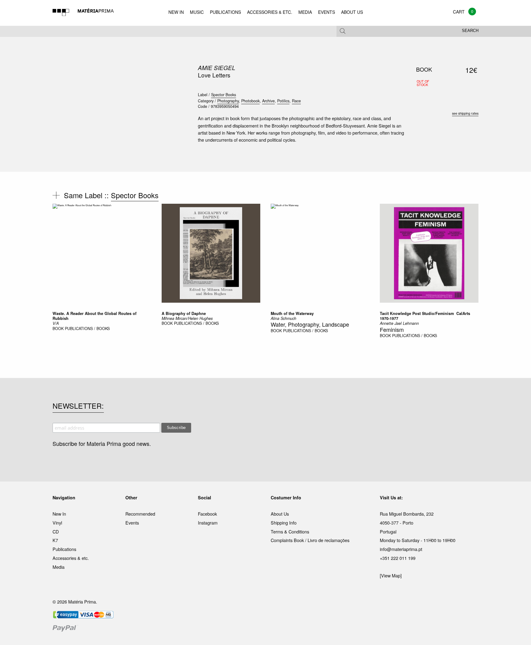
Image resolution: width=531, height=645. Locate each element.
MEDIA (305, 12)
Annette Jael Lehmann (399, 323)
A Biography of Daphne (184, 313)
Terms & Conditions (290, 531)
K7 (55, 540)
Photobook (250, 101)
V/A (56, 323)
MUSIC (197, 12)
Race (296, 101)
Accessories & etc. (71, 558)
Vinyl (57, 522)
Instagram (208, 522)
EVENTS (326, 12)
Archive (268, 101)
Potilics (283, 101)
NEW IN (176, 12)
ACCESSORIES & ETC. (269, 12)
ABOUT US (352, 12)
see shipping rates (465, 113)
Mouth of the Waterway (292, 313)
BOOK (58, 328)
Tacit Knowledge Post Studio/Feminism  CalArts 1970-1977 (425, 316)
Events (132, 522)
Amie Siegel (216, 68)
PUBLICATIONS (225, 12)
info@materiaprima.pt (401, 549)
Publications (64, 549)
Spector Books (223, 94)
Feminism (392, 329)
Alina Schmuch (283, 318)
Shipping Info (284, 522)
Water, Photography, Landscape (310, 324)
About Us (280, 513)
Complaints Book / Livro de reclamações (310, 540)
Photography (228, 101)
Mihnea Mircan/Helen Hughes (187, 318)
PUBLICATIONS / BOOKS (87, 328)
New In (59, 513)
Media (59, 567)
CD (56, 531)
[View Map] (391, 575)
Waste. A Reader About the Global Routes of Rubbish (94, 316)
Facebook (207, 513)
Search (470, 31)
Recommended (140, 513)
